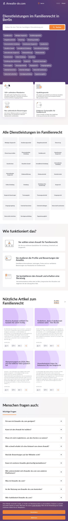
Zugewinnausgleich (40, 74)
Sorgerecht (27, 61)
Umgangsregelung (46, 65)
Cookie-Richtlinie (36, 505)
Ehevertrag (21, 40)
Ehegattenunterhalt (9, 40)
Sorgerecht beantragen (39, 61)
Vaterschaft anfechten (10, 74)
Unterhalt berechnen (10, 70)
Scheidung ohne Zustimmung (12, 61)
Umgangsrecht (34, 65)
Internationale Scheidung (41, 48)
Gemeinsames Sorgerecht (30, 44)
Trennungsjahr (8, 65)
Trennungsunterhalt (21, 65)
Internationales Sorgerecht (11, 52)
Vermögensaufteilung (26, 74)
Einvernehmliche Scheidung (11, 44)
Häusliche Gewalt (9, 48)
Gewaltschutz (44, 44)
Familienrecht (8, 35)
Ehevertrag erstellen (33, 40)
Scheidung (32, 57)
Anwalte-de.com (16, 3)
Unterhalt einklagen (24, 70)
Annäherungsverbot (35, 35)
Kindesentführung (27, 52)
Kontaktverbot (8, 57)
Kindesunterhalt (40, 52)
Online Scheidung (20, 57)
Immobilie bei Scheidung (24, 48)
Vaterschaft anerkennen (39, 70)
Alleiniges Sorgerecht (21, 35)
